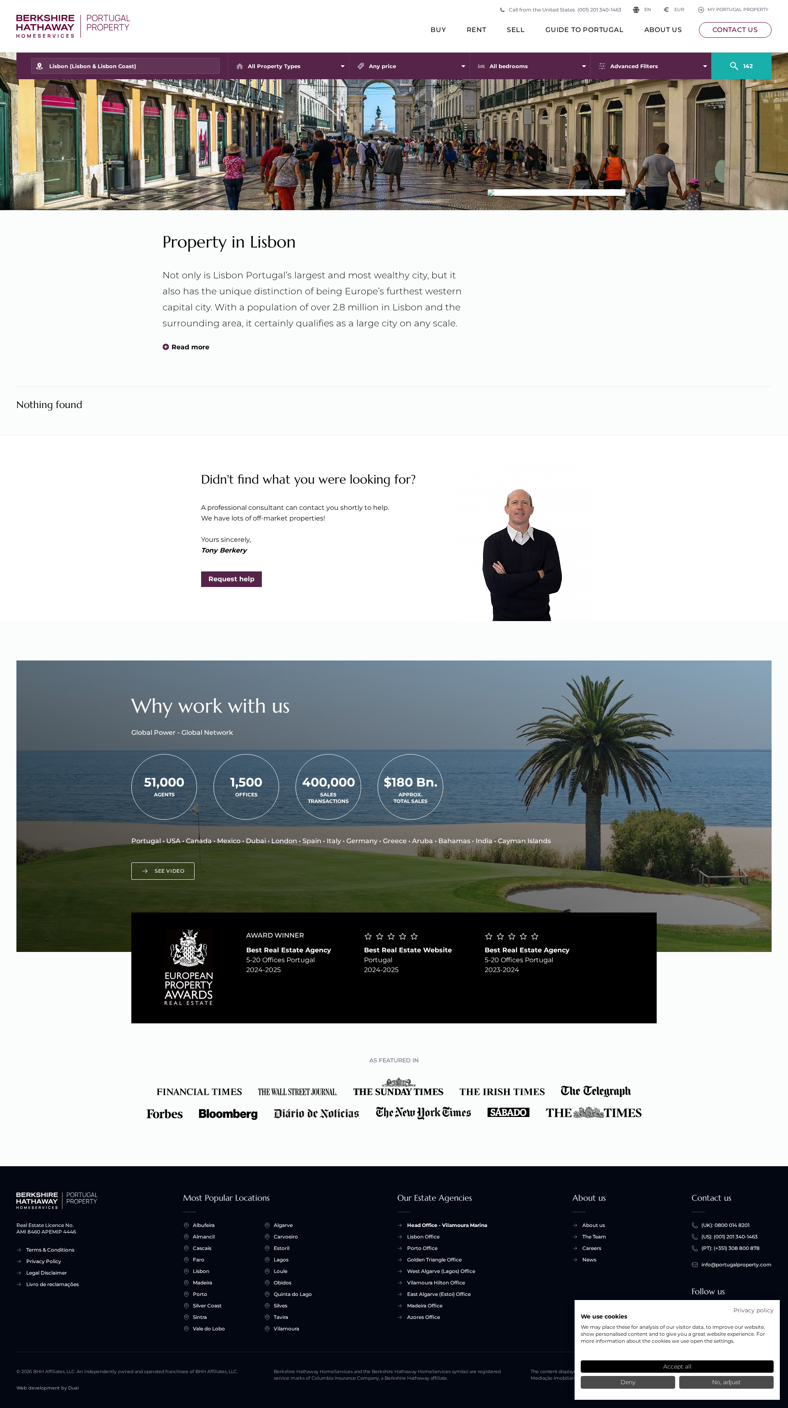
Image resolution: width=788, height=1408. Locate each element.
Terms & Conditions (50, 1250)
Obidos (282, 1283)
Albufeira (204, 1225)
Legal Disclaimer (46, 1273)
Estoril (281, 1248)
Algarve (283, 1225)
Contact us (735, 30)
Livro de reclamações (52, 1284)
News (589, 1260)
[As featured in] (394, 1099)
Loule (280, 1271)
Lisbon (201, 1271)
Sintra (200, 1317)
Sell (516, 30)
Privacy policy (753, 1310)
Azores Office (423, 1317)
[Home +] (73, 26)
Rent (476, 30)
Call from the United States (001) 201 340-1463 (565, 10)
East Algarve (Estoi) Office (439, 1294)
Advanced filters (634, 66)
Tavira (281, 1317)
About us (663, 30)
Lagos (281, 1260)
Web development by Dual (47, 1388)
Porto (200, 1294)
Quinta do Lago (293, 1294)
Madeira (202, 1283)
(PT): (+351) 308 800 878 (730, 1248)
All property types (274, 66)
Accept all (677, 1366)
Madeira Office (424, 1306)
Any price (382, 66)
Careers (591, 1248)
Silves (280, 1306)
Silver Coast (207, 1306)
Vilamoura (286, 1328)
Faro (198, 1260)
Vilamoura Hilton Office (436, 1283)
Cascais (202, 1248)
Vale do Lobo (209, 1328)
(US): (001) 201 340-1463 (729, 1237)
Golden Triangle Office (434, 1260)
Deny (628, 1382)
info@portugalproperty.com (736, 1264)
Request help (231, 579)
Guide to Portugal (584, 30)
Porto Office (422, 1248)
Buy (438, 30)
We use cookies (604, 1316)
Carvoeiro (286, 1237)
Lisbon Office (423, 1237)
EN (647, 9)
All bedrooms (509, 66)
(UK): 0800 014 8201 (725, 1225)
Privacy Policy (43, 1261)
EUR (674, 10)
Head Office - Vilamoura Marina (447, 1225)
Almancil (204, 1237)
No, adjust (726, 1382)
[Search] (741, 62)
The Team (594, 1237)
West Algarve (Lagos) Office (441, 1271)
